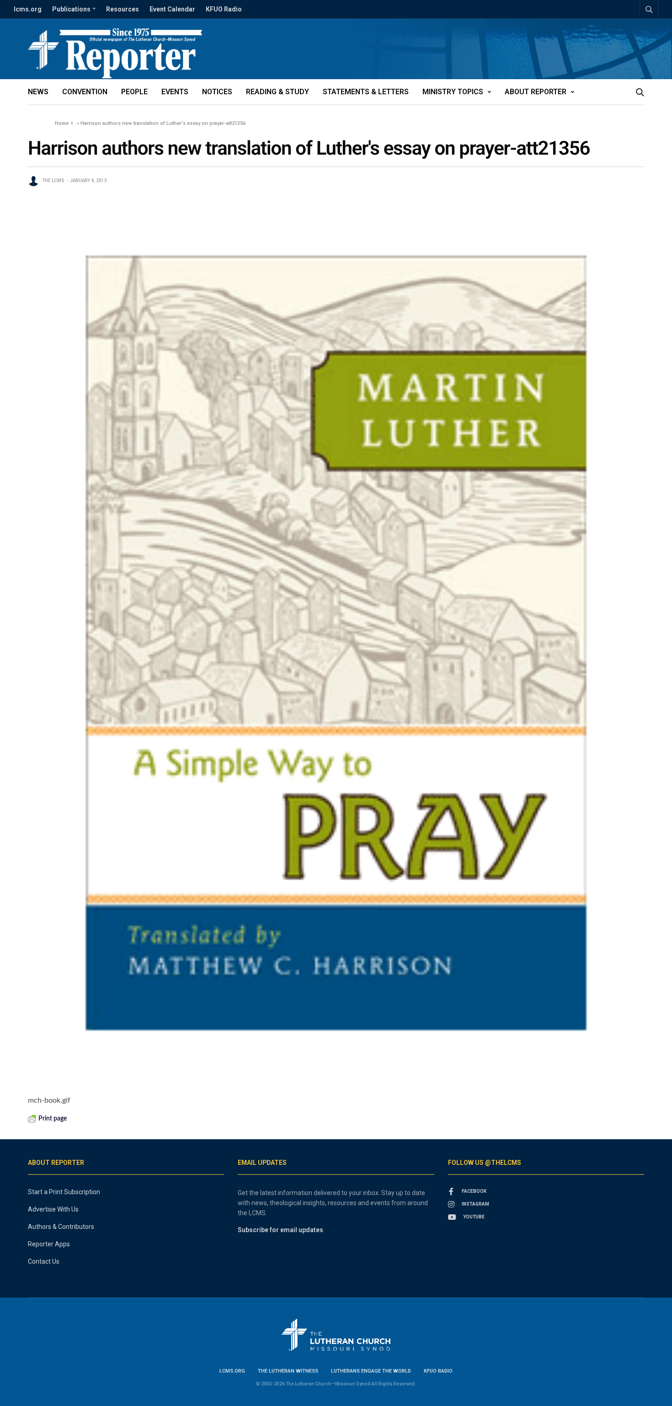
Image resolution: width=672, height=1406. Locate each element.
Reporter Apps (49, 1244)
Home (62, 123)
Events (174, 91)
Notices (217, 91)
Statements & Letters (366, 91)
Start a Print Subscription (64, 1192)
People (134, 91)
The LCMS (53, 180)
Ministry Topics (452, 91)
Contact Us (43, 1261)
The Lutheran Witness (288, 1371)
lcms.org (28, 9)
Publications (71, 9)
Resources (122, 9)
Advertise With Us (53, 1209)
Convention (84, 91)
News (38, 91)
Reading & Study (277, 91)
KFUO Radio (224, 9)
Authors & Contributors (61, 1226)
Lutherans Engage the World (371, 1371)
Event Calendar (172, 9)
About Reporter (535, 91)
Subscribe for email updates (280, 1230)
